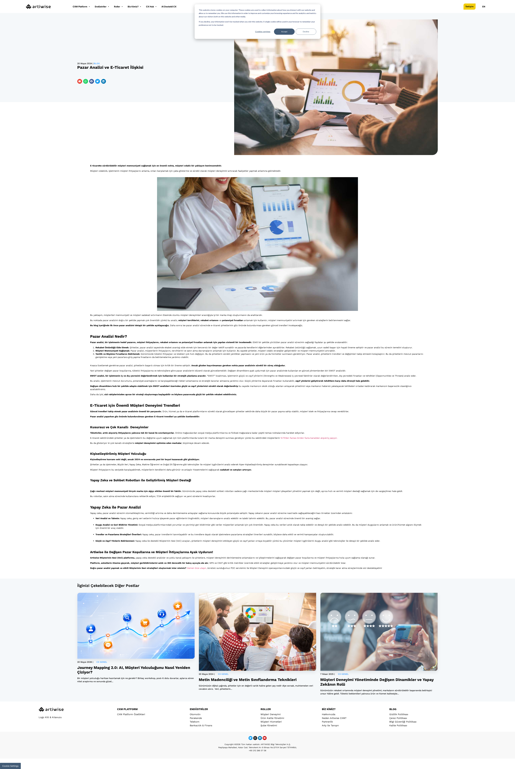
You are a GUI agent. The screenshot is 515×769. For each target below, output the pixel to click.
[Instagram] (255, 738)
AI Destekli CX (168, 6)
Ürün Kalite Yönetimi (272, 718)
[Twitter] (251, 738)
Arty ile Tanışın (330, 725)
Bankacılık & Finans (201, 725)
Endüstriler (100, 6)
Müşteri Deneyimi (271, 714)
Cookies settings (262, 31)
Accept (284, 31)
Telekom (194, 721)
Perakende (196, 718)
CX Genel (101, 662)
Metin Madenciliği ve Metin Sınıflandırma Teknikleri (248, 679)
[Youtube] (265, 738)
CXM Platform (80, 6)
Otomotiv (195, 714)
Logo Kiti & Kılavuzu (50, 717)
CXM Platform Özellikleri (131, 714)
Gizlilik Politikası (398, 714)
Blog (97, 63)
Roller (117, 6)
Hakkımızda (328, 714)
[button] (79, 81)
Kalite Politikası (398, 725)
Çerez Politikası (398, 718)
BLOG (392, 709)
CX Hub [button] (150, 6)
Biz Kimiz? (133, 6)
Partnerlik (327, 721)
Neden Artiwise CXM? (334, 718)
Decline (306, 31)
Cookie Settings (10, 766)
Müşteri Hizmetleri (271, 721)
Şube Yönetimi (269, 725)
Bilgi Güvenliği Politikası (403, 721)
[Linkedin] (260, 738)
